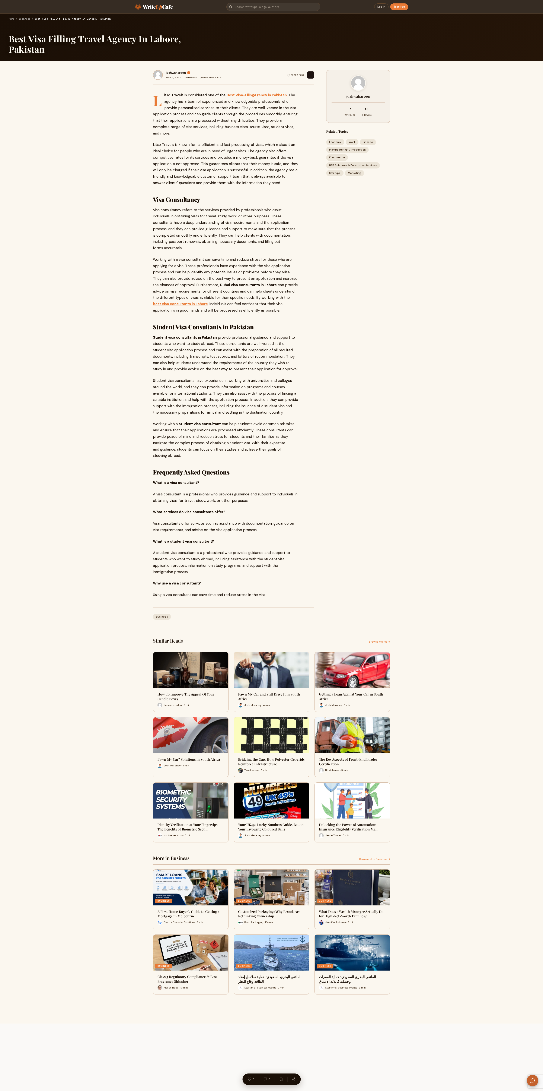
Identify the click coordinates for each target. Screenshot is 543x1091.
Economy (335, 142)
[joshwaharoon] (158, 75)
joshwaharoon (176, 73)
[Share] (293, 1079)
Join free (399, 7)
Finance (368, 142)
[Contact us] (532, 1080)
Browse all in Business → (374, 859)
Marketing (354, 173)
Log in (381, 7)
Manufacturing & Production (347, 149)
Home (12, 19)
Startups (335, 173)
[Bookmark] (281, 1079)
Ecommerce (337, 157)
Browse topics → (379, 641)
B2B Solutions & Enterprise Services (353, 165)
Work (352, 142)
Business (25, 19)
